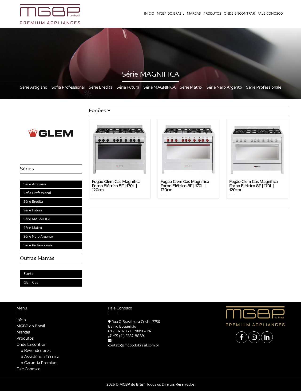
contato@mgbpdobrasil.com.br (133, 345)
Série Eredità (33, 201)
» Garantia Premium (39, 363)
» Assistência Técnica (40, 357)
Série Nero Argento (38, 236)
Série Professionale (38, 245)
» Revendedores (36, 351)
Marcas (194, 13)
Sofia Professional (37, 193)
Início (149, 13)
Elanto (28, 274)
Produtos (25, 338)
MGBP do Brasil (170, 13)
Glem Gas (31, 282)
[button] (188, 110)
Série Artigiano (35, 184)
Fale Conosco (270, 13)
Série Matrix (33, 228)
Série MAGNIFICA (37, 219)
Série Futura (33, 210)
